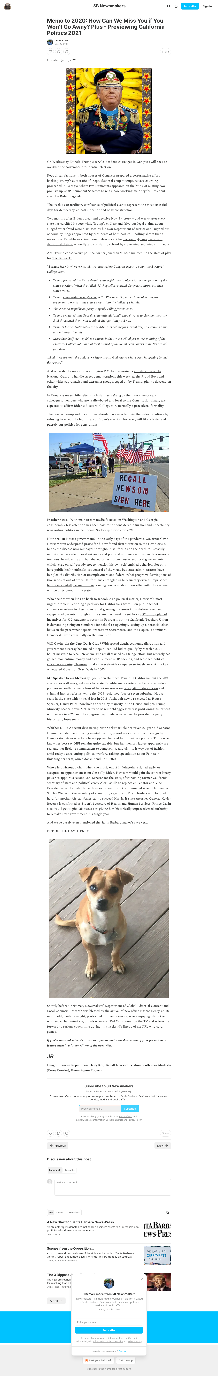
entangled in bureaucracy (121, 580)
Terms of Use (125, 1337)
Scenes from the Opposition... (70, 1248)
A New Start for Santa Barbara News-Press (80, 1222)
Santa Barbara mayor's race (120, 822)
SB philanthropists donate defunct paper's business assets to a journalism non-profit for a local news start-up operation (93, 1228)
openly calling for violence (114, 308)
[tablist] (61, 1170)
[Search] (168, 6)
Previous (60, 1145)
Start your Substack (100, 1360)
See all (54, 1301)
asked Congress (129, 285)
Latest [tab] (59, 1212)
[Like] (50, 51)
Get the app (126, 1360)
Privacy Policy (135, 1341)
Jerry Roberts (63, 40)
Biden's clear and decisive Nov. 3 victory (102, 218)
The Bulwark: (62, 258)
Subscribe (190, 6)
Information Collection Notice (108, 1341)
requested (69, 315)
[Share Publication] (176, 6)
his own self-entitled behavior (130, 564)
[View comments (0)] (58, 51)
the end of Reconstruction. (114, 210)
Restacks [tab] (69, 1170)
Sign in (207, 6)
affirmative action (145, 688)
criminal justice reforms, (64, 693)
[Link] (42, 1056)
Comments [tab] (55, 1170)
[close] (141, 1279)
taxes (127, 688)
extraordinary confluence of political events (95, 204)
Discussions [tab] (73, 1212)
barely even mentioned (79, 822)
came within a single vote (80, 297)
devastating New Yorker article (104, 727)
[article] (109, 1230)
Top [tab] (51, 1212)
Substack (92, 1368)
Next (160, 1145)
